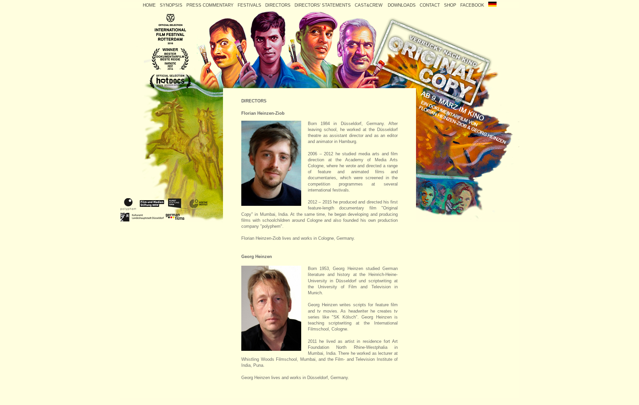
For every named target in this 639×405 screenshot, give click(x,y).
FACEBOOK (473, 5)
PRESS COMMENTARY (210, 5)
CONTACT (430, 5)
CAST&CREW (370, 5)
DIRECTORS (278, 5)
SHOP (450, 5)
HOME (149, 5)
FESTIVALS (250, 5)
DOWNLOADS (402, 5)
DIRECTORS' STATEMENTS (323, 5)
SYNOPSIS (172, 5)
